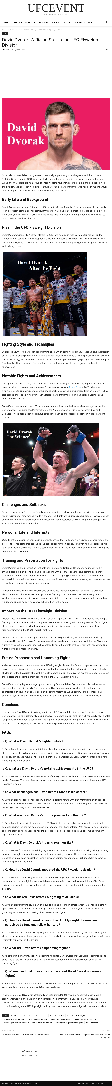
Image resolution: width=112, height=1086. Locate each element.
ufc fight (94, 1023)
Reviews (78, 22)
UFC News (56, 22)
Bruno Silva (75, 387)
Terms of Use (97, 1083)
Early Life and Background (60, 1019)
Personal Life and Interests (42, 1023)
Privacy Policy (83, 1083)
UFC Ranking (29, 22)
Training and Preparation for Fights (69, 1023)
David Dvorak (15, 1016)
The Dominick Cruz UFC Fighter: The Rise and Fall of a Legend (85, 1036)
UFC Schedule (44, 22)
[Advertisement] (56, 74)
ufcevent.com (7, 50)
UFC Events (67, 22)
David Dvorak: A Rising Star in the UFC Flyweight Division (51, 42)
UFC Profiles (16, 22)
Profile (12, 29)
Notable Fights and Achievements (16, 1023)
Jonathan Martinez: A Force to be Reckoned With (26, 1034)
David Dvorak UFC (57, 1016)
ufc (87, 1023)
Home (5, 22)
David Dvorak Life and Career (35, 1016)
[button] (106, 22)
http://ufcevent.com (29, 1055)
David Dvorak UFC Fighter (76, 1016)
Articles (88, 22)
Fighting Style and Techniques (84, 1019)
